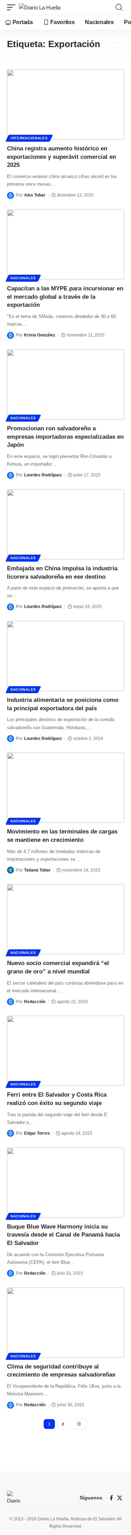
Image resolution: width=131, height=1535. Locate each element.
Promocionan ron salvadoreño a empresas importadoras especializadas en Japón (65, 436)
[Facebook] (111, 1498)
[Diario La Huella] (39, 7)
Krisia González (39, 335)
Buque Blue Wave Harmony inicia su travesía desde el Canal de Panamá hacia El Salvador (63, 1235)
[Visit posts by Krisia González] (10, 335)
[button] (13, 7)
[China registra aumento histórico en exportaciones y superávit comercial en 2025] (65, 104)
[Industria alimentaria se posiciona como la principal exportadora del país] (65, 656)
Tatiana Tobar (37, 870)
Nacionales (23, 278)
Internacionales (29, 138)
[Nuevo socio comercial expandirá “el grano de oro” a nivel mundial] (65, 919)
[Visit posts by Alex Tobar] (10, 195)
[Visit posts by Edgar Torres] (10, 1133)
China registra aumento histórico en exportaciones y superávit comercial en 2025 (61, 157)
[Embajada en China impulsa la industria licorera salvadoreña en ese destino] (65, 524)
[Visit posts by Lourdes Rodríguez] (10, 475)
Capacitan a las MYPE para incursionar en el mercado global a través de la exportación (65, 297)
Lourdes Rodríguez (43, 475)
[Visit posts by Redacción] (10, 1001)
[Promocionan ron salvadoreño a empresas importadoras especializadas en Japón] (65, 384)
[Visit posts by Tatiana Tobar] (10, 870)
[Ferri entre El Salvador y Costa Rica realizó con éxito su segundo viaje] (65, 1051)
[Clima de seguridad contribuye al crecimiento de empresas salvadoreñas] (65, 1323)
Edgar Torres (37, 1133)
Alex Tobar (34, 195)
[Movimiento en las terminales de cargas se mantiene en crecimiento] (65, 787)
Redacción (34, 1001)
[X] (119, 1498)
